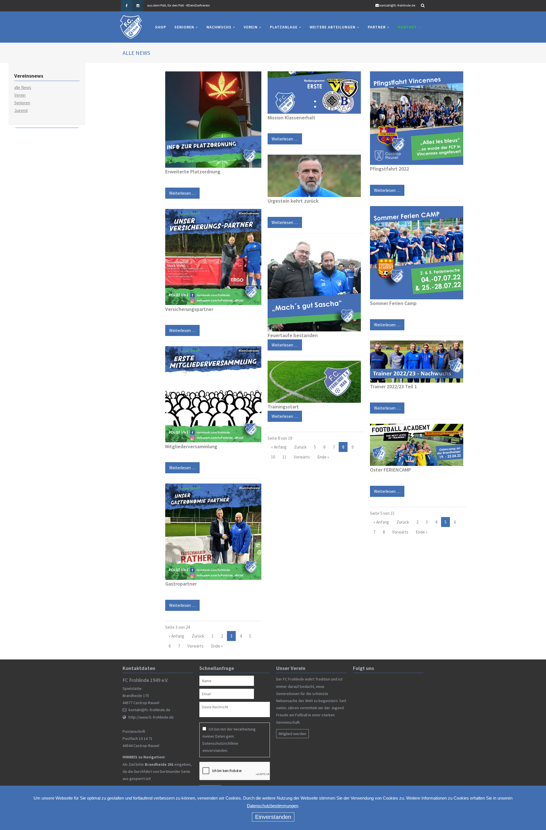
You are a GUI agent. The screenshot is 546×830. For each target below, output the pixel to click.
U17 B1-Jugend (176, 84)
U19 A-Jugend (175, 72)
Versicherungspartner (189, 309)
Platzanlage (283, 27)
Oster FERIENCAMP (390, 469)
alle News (22, 87)
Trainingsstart (283, 406)
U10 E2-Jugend (176, 174)
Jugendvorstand (271, 72)
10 (273, 457)
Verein (251, 27)
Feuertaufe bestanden (293, 335)
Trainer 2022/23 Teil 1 (393, 386)
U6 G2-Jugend (222, 84)
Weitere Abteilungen (332, 27)
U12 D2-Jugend (176, 150)
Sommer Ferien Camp (393, 303)
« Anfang (176, 636)
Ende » (217, 646)
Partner (377, 27)
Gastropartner (181, 583)
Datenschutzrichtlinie (220, 743)
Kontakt (407, 27)
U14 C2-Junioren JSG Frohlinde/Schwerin (179, 132)
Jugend (21, 110)
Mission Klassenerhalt (291, 117)
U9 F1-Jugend (175, 210)
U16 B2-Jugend (176, 54)
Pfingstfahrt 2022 (389, 168)
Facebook (126, 5)
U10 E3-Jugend (176, 186)
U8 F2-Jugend (175, 222)
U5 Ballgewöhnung (223, 57)
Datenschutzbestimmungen (272, 805)
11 (284, 457)
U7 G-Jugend (221, 72)
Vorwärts (195, 646)
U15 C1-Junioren (170, 111)
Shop (160, 27)
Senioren (184, 27)
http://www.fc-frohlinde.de (151, 717)
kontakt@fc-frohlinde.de (397, 5)
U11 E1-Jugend (176, 162)
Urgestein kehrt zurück (293, 201)
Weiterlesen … (180, 329)
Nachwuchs (218, 27)
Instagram (138, 5)
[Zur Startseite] (130, 27)
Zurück (198, 636)
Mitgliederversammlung (191, 446)
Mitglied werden (292, 733)
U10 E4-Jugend (176, 198)
